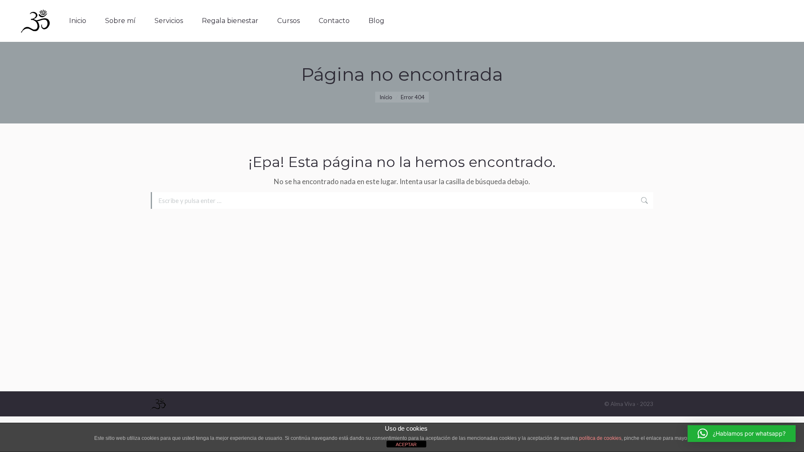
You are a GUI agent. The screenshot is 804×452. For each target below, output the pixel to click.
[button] (742, 433)
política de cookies (600, 438)
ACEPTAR (406, 444)
